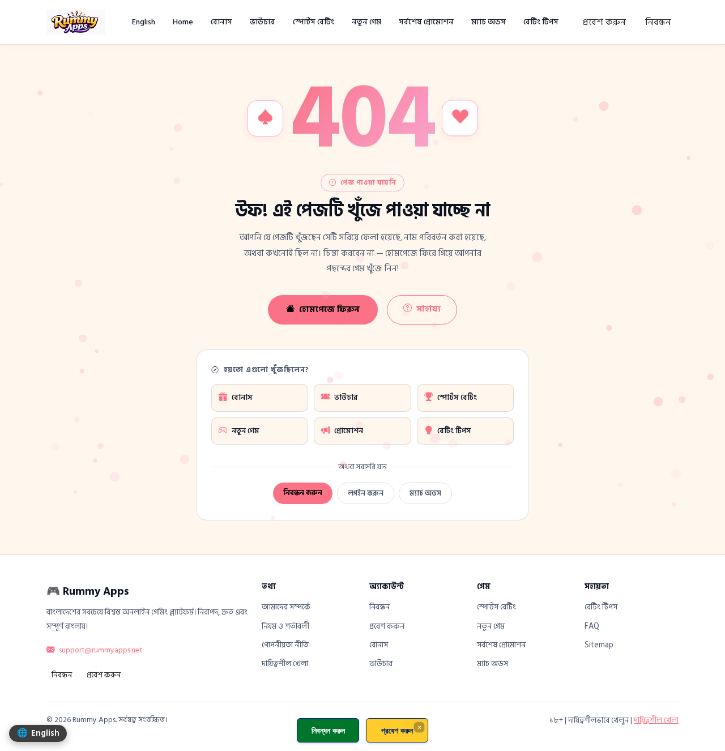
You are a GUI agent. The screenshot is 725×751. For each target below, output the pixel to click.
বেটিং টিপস (540, 21)
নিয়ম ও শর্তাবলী (285, 626)
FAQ (592, 626)
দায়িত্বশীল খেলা (285, 663)
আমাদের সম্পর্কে (286, 606)
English (143, 21)
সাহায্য (428, 309)
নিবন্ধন (658, 22)
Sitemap (599, 644)
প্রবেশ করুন (604, 22)
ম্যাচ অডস (488, 21)
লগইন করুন (365, 493)
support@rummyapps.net (100, 650)
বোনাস (221, 21)
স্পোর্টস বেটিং (313, 21)
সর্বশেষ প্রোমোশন (426, 21)
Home (183, 21)
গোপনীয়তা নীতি (285, 644)
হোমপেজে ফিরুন (329, 309)
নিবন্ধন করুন (302, 492)
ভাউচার (262, 21)
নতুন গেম (366, 21)
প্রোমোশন (348, 431)
